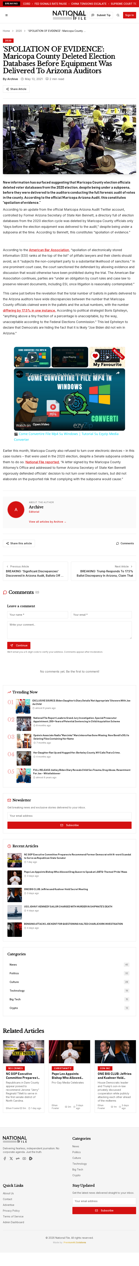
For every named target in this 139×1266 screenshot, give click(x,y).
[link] (19, 374)
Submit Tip (104, 15)
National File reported (42, 462)
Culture (76, 1157)
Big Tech (77, 1169)
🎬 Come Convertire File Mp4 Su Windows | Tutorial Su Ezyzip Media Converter (69, 374)
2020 (19, 30)
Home (6, 30)
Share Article (18, 89)
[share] (118, 373)
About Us (8, 1193)
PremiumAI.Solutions (75, 1242)
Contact (7, 1199)
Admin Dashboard (13, 1222)
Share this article (21, 543)
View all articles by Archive (47, 521)
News (75, 1146)
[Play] (107, 357)
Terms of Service (13, 1216)
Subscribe (72, 825)
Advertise (8, 1204)
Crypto (76, 1175)
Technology (79, 1163)
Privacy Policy (11, 1210)
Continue (22, 645)
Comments (127, 543)
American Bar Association (49, 250)
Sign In (129, 15)
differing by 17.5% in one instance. (29, 310)
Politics (76, 1152)
